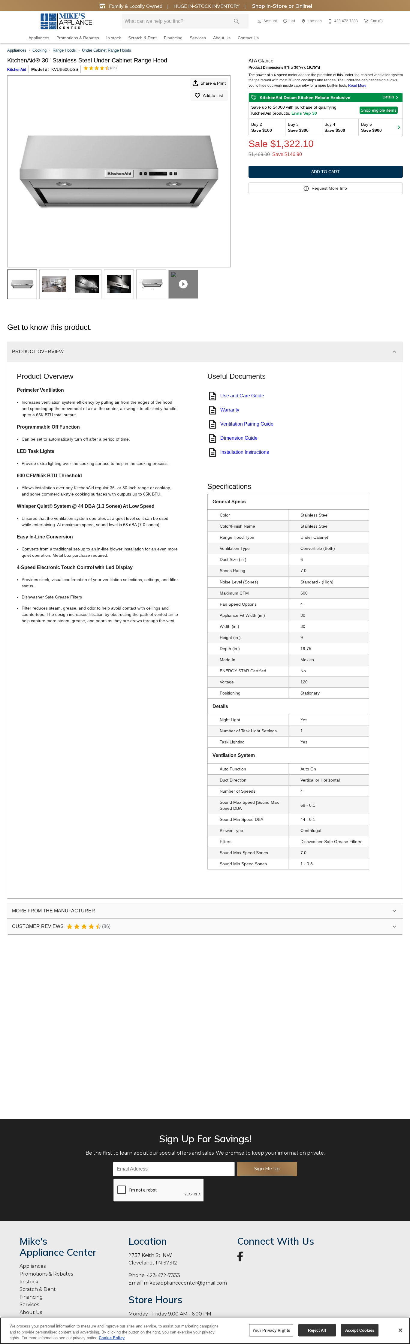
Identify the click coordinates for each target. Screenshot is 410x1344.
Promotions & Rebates (77, 38)
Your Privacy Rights (271, 1330)
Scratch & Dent (142, 38)
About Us (222, 38)
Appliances (39, 38)
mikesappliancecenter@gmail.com (185, 1283)
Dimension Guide (239, 438)
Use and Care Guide (242, 395)
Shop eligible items (378, 110)
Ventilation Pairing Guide (246, 423)
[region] (205, 1330)
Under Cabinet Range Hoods (106, 50)
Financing (173, 38)
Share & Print (213, 83)
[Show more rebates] (398, 127)
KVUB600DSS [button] (64, 69)
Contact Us (248, 38)
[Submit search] (236, 21)
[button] (259, 21)
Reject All (317, 1330)
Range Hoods (64, 50)
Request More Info (329, 188)
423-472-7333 (163, 1275)
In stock (113, 38)
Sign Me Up (267, 1168)
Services (198, 38)
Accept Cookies (360, 1330)
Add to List (213, 95)
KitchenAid (16, 70)
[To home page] (66, 21)
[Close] (400, 1330)
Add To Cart (325, 171)
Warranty (229, 409)
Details (388, 97)
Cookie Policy (112, 1338)
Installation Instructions (244, 452)
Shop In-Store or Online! (281, 5)
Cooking (39, 50)
